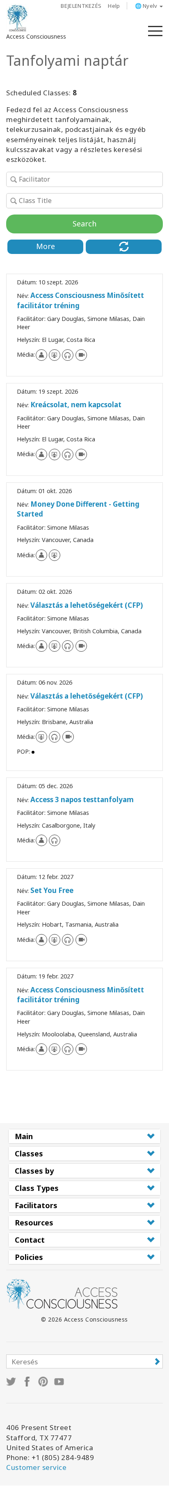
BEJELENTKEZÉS (81, 5)
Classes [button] (29, 1153)
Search (84, 223)
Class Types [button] (37, 1188)
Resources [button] (34, 1222)
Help (114, 5)
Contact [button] (30, 1240)
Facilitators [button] (36, 1205)
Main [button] (24, 1136)
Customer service (36, 1467)
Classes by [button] (34, 1171)
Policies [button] (29, 1257)
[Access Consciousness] (17, 18)
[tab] (84, 1136)
